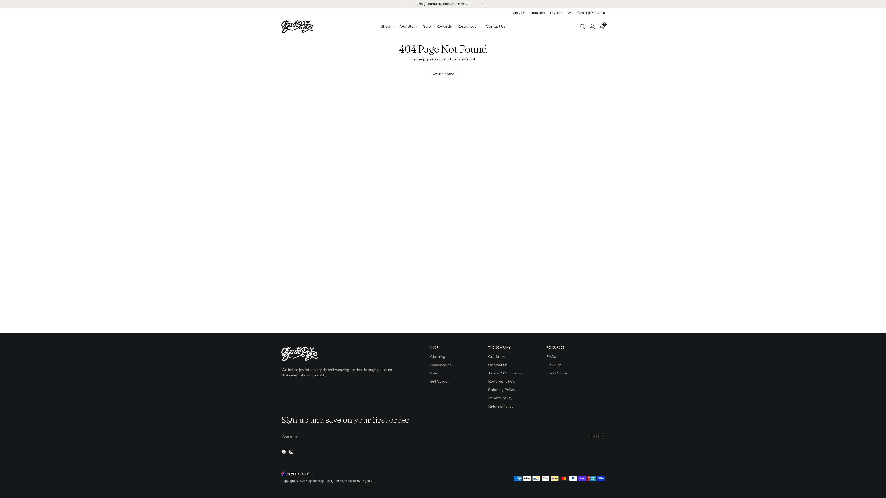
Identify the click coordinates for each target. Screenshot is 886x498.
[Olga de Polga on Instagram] (291, 452)
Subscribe (596, 436)
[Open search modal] (582, 26)
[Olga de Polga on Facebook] (284, 452)
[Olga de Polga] (297, 26)
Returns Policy (500, 406)
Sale (433, 373)
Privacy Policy (500, 398)
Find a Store (556, 373)
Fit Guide (554, 364)
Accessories (441, 364)
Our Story (496, 356)
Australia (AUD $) (298, 474)
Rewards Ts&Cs (501, 381)
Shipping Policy (501, 389)
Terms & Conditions (505, 373)
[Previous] (404, 4)
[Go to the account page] (592, 26)
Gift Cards (438, 381)
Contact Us (498, 364)
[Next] (482, 4)
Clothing (437, 356)
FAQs (551, 356)
